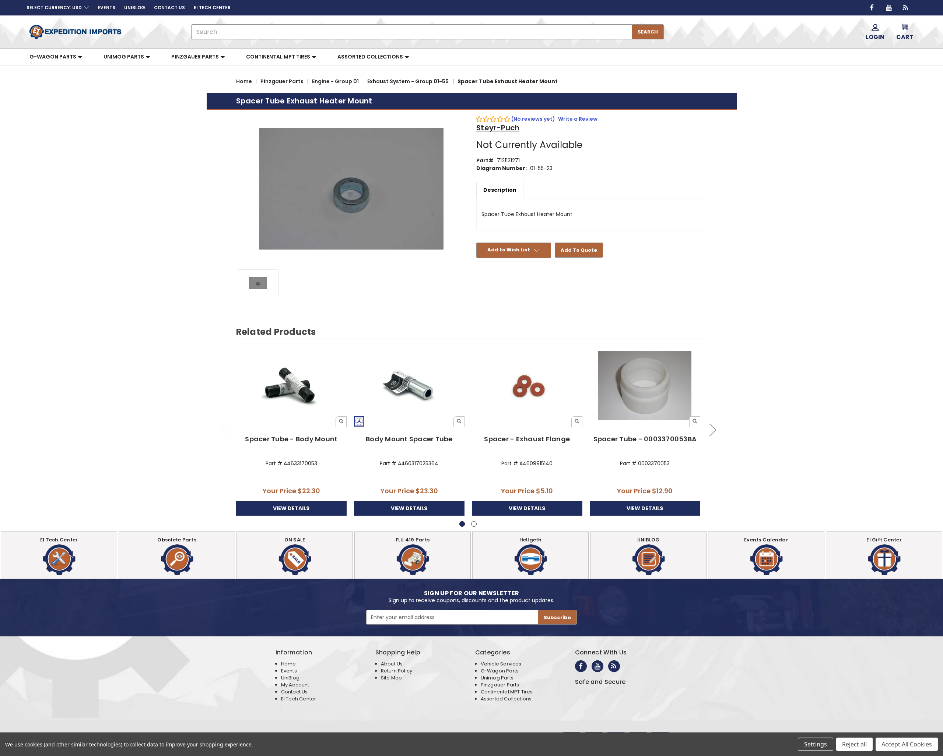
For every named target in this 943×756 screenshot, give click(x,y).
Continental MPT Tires (278, 56)
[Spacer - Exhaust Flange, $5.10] (527, 386)
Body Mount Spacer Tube (409, 439)
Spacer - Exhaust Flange (527, 439)
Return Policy (396, 670)
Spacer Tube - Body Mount (291, 439)
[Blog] (906, 8)
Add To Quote (579, 250)
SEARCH (648, 31)
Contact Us (294, 691)
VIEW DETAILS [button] (291, 508)
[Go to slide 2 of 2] (223, 429)
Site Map (391, 677)
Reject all (854, 744)
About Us (392, 663)
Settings (815, 744)
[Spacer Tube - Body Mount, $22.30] (291, 386)
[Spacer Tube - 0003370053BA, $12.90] (645, 386)
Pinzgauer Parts (195, 56)
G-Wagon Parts (53, 56)
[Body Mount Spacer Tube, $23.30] (409, 386)
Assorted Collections (370, 56)
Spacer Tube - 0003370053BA (645, 439)
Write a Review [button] (577, 119)
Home (288, 663)
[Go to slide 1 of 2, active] (462, 524)
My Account (295, 684)
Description (499, 190)
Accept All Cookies (906, 744)
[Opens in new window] (872, 8)
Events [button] (106, 7)
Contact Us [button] (169, 7)
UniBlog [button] (134, 7)
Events (289, 670)
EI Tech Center (298, 698)
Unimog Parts (124, 56)
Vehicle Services (501, 663)
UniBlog (290, 677)
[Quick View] (341, 421)
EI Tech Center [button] (212, 7)
